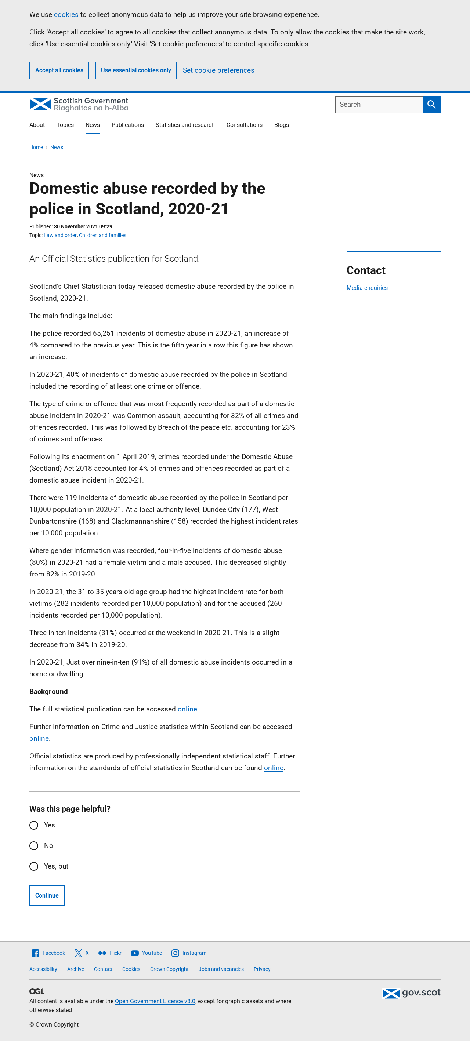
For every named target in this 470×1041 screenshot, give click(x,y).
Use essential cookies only (136, 70)
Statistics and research (185, 124)
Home (36, 147)
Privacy (262, 969)
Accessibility (43, 969)
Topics (65, 124)
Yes (49, 825)
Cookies (131, 969)
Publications (128, 124)
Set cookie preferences (218, 70)
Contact (103, 969)
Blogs (281, 124)
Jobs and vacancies (221, 969)
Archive (75, 969)
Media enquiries (367, 287)
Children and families (102, 235)
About (37, 124)
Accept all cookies (59, 70)
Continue (47, 895)
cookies (66, 14)
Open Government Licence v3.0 (155, 1001)
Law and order (60, 235)
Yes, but (56, 866)
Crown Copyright (169, 969)
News (93, 124)
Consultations (245, 124)
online (187, 709)
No (48, 845)
